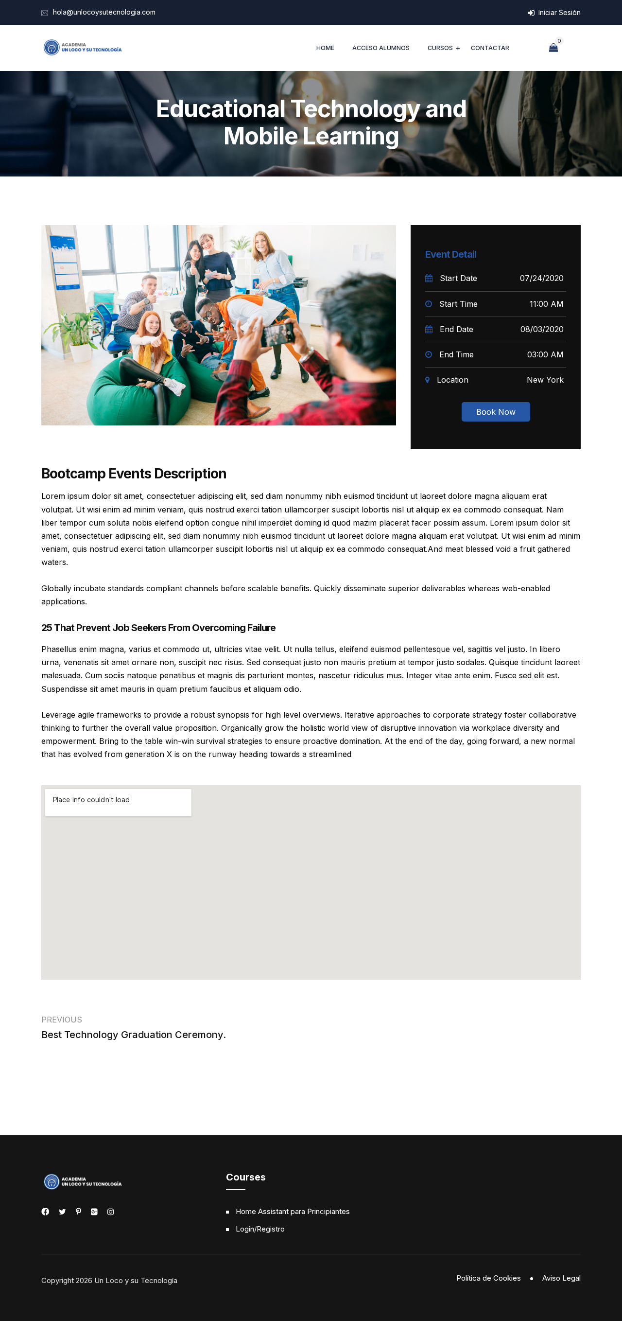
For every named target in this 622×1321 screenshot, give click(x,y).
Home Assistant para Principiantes (293, 1211)
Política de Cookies (488, 1278)
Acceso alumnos (381, 48)
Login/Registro (260, 1228)
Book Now (496, 412)
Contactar (490, 48)
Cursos (440, 48)
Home (325, 48)
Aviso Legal (561, 1278)
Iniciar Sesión (558, 12)
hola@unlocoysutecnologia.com (104, 12)
